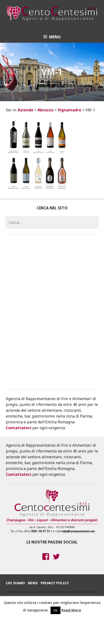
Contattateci (18, 427)
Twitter (56, 561)
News (33, 583)
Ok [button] (55, 610)
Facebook (46, 561)
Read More (71, 610)
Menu (55, 37)
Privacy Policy (55, 583)
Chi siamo (15, 583)
